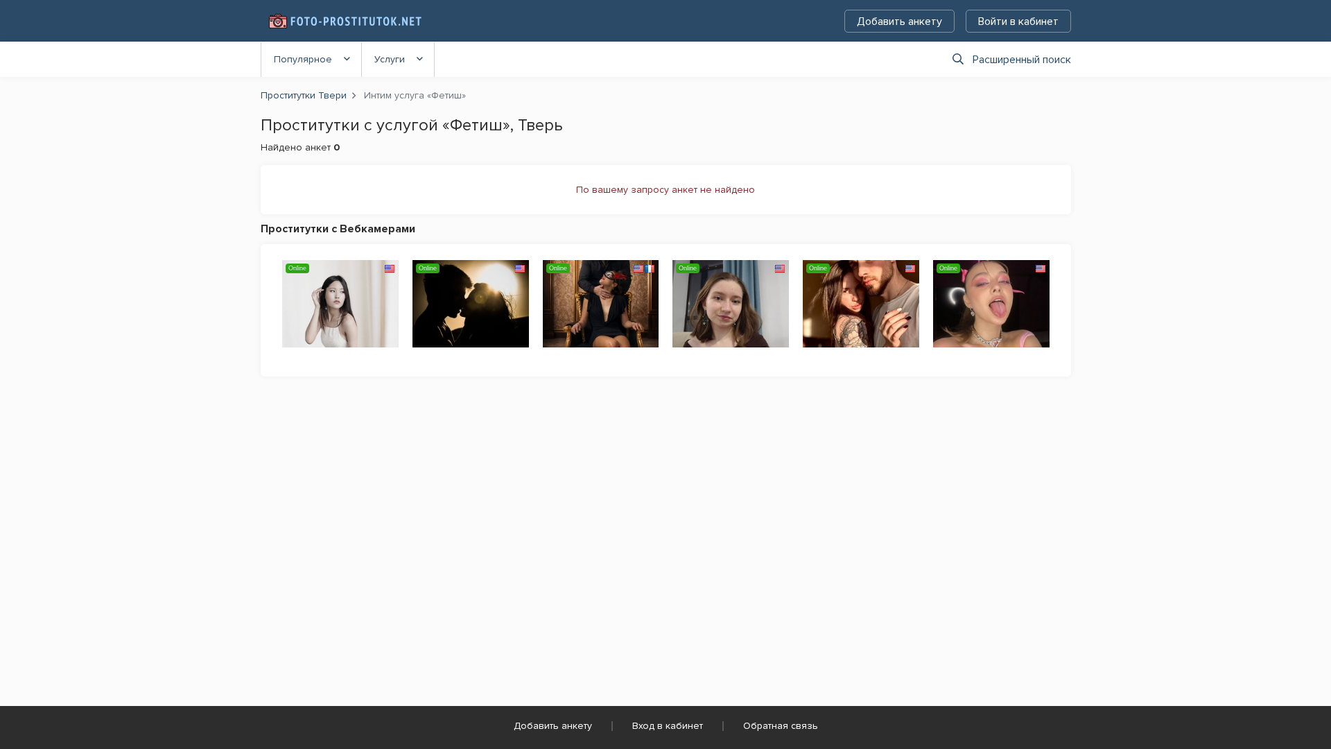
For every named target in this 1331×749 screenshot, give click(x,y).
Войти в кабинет (1018, 21)
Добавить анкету (899, 21)
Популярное (303, 59)
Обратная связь (780, 726)
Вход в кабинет (667, 726)
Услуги (389, 59)
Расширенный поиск (1022, 60)
